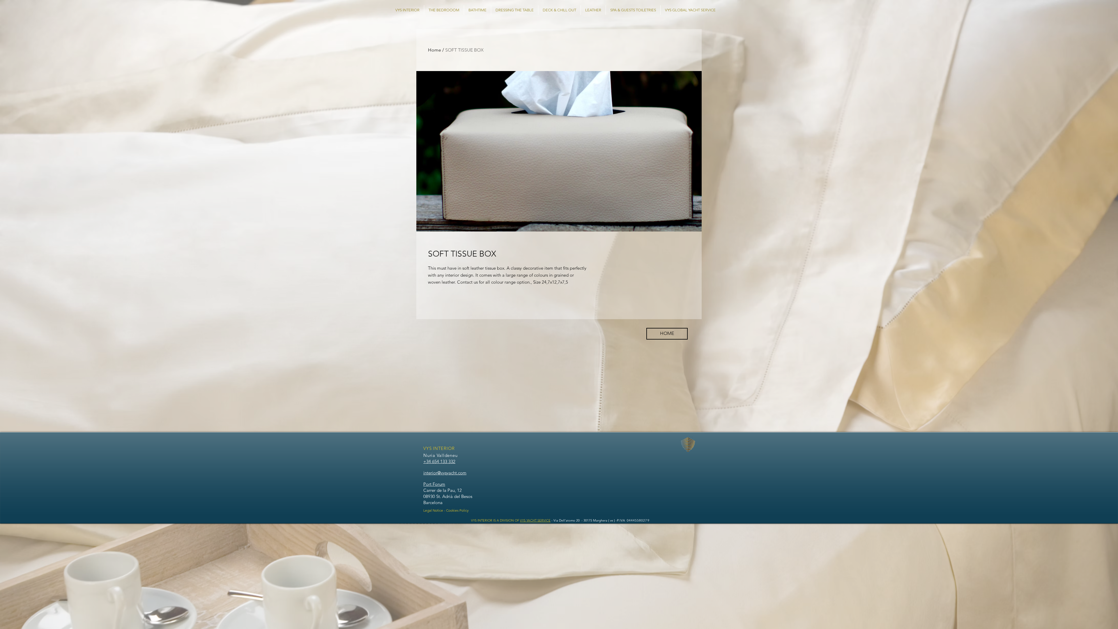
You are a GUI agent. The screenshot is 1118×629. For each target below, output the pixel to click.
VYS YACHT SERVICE (535, 520)
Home (434, 50)
